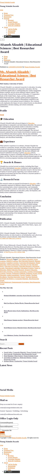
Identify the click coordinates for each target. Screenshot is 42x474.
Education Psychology (11, 266)
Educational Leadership (12, 268)
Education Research (25, 266)
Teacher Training (25, 275)
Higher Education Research (15, 270)
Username (6, 422)
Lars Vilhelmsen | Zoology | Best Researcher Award (18, 335)
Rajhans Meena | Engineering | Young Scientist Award (20, 361)
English (9, 36)
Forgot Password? (5, 436)
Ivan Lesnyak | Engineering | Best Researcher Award (20, 354)
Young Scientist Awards (7, 2)
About (6, 27)
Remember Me (7, 430)
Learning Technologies (34, 272)
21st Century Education (25, 259)
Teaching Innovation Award (16, 277)
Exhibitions (11, 32)
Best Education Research (26, 261)
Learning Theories (5, 273)
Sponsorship (11, 31)
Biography (7, 60)
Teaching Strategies (31, 277)
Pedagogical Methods (18, 273)
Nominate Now (8, 15)
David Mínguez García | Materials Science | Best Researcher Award (22, 327)
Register (2, 434)
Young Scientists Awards (32, 67)
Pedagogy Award (31, 273)
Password (6, 426)
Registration (7, 17)
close (1, 10)
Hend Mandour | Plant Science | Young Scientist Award (21, 356)
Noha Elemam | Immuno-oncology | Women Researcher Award (21, 320)
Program (6, 18)
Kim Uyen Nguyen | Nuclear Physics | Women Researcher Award (21, 303)
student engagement (13, 275)
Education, (31, 123)
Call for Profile (12, 29)
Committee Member (14, 24)
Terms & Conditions (14, 25)
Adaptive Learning (12, 261)
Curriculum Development (27, 263)
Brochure (11, 20)
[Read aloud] (1, 256)
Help (9, 34)
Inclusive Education (31, 270)
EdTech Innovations (13, 264)
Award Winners (12, 22)
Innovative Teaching (6, 272)
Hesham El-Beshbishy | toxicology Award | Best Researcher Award (22, 295)
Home (6, 13)
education (27, 153)
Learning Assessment (19, 272)
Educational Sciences (27, 268)
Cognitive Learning (12, 263)
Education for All (25, 264)
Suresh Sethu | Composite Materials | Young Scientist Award (22, 352)
